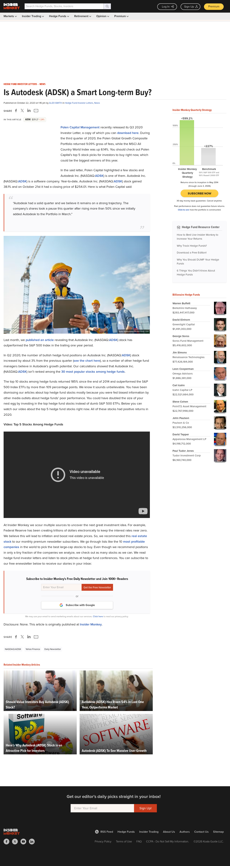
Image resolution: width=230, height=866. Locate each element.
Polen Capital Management (80, 127)
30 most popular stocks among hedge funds (93, 371)
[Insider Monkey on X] (16, 841)
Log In (166, 7)
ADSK (99, 175)
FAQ (139, 841)
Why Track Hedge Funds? (192, 246)
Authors (185, 832)
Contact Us (201, 832)
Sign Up (189, 7)
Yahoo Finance (33, 649)
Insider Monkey (91, 624)
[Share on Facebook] (16, 110)
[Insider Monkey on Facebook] (8, 841)
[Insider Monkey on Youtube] (24, 841)
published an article (40, 340)
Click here (98, 616)
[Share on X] (22, 110)
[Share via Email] (35, 110)
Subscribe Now (199, 193)
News (42, 84)
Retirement (81, 16)
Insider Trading (32, 16)
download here (128, 133)
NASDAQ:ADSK (13, 649)
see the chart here (87, 360)
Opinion (101, 16)
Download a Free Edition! (191, 253)
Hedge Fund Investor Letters (20, 84)
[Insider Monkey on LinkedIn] (33, 841)
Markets (9, 16)
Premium (213, 6)
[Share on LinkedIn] (29, 110)
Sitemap (218, 832)
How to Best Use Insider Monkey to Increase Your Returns (197, 237)
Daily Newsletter (52, 649)
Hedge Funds (58, 16)
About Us (169, 832)
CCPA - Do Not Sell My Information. (167, 841)
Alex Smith (56, 103)
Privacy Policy (103, 841)
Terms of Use (124, 841)
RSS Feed (106, 832)
